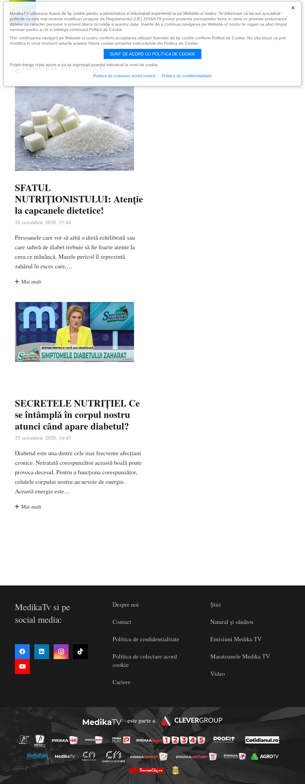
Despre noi (126, 604)
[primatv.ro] (26, 740)
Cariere (121, 682)
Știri (215, 604)
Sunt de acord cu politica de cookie (152, 54)
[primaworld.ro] (236, 756)
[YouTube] (22, 666)
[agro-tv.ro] (266, 756)
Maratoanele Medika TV (240, 656)
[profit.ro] (225, 740)
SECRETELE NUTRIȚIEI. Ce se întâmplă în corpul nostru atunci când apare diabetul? (77, 414)
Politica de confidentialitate (146, 639)
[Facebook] (22, 651)
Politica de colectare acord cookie (124, 75)
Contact (122, 622)
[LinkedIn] (41, 651)
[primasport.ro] (172, 740)
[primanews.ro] (95, 739)
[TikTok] (80, 651)
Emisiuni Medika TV (236, 639)
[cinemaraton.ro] (90, 756)
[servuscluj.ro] (148, 769)
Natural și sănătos (231, 622)
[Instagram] (61, 651)
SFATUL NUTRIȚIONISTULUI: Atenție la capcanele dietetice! (79, 198)
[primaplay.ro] (122, 740)
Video (217, 674)
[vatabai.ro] (177, 770)
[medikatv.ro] (66, 755)
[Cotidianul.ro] (264, 739)
